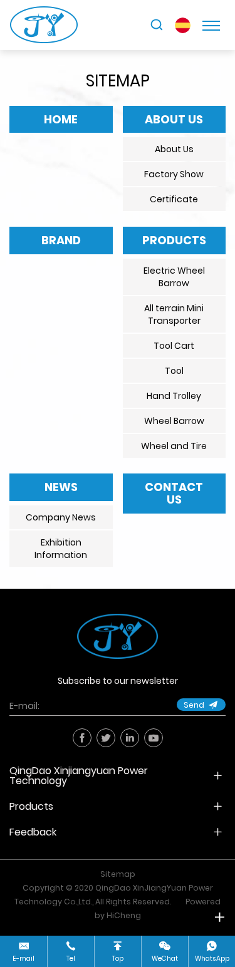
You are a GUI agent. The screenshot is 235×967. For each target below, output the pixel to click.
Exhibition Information (60, 548)
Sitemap (117, 874)
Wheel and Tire (174, 446)
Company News (61, 517)
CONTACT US (174, 493)
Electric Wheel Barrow (174, 276)
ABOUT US (174, 119)
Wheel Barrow (174, 421)
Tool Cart (174, 345)
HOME (61, 119)
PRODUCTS (174, 240)
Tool (174, 371)
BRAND (61, 240)
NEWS (61, 487)
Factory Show (174, 174)
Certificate (174, 199)
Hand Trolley (174, 396)
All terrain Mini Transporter (174, 314)
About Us (174, 149)
